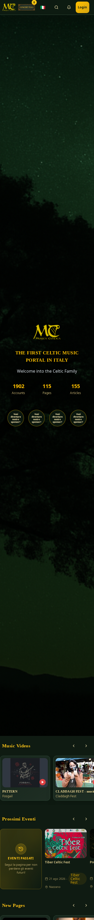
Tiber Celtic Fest (57, 862)
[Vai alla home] (9, 7)
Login (82, 7)
